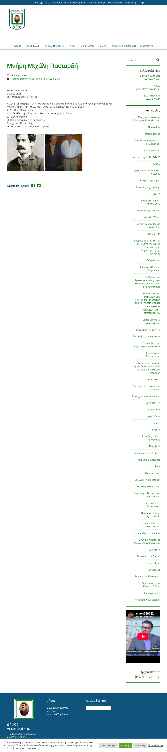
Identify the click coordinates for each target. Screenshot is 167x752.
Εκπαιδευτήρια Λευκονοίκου (151, 321)
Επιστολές (154, 379)
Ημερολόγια (153, 416)
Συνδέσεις (130, 2)
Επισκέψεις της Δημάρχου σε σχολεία (147, 344)
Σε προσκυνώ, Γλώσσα (147, 533)
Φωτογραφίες (52, 78)
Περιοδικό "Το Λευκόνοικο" (152, 504)
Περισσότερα (155, 745)
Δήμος (17, 45)
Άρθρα (156, 163)
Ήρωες (102, 45)
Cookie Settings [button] (108, 745)
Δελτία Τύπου (54, 2)
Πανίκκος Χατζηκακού (148, 486)
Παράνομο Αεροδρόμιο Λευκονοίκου (147, 494)
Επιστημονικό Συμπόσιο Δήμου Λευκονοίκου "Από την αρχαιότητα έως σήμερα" (146, 367)
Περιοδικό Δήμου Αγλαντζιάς (150, 514)
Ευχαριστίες (153, 402)
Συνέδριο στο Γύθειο (148, 556)
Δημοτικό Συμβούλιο (57, 714)
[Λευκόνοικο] (18, 19)
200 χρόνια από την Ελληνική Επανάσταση (147, 118)
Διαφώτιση (153, 233)
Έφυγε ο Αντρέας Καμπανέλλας (150, 77)
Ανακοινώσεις (152, 150)
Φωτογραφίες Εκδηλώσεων (80, 2)
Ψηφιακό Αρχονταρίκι (147, 599)
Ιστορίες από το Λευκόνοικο (151, 438)
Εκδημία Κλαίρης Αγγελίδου (150, 268)
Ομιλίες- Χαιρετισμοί (147, 479)
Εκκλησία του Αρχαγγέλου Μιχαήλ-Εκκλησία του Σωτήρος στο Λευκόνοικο (147, 281)
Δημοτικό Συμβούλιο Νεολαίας (148, 225)
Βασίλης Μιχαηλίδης (148, 187)
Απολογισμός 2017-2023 (146, 157)
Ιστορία (156, 429)
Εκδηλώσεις (87, 45)
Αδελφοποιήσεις (54, 45)
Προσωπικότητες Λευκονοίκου (151, 524)
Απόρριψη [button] (140, 745)
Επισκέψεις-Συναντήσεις (153, 354)
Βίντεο (102, 2)
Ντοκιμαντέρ (152, 473)
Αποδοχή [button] (125, 745)
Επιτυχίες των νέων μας (146, 396)
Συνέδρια (154, 549)
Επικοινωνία (115, 2)
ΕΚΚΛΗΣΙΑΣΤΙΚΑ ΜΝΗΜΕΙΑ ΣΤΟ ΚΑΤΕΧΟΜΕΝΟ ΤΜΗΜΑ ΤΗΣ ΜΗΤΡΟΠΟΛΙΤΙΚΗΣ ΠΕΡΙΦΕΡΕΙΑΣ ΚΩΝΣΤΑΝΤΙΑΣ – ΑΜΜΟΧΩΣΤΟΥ (147, 303)
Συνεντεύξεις (148, 45)
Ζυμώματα (154, 409)
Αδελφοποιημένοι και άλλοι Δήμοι (147, 142)
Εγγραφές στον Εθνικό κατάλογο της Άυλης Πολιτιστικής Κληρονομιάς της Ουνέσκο (147, 247)
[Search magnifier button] (158, 60)
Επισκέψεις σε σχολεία (146, 336)
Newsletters (154, 127)
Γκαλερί (39, 2)
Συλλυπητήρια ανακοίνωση (152, 97)
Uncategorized (152, 133)
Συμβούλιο (33, 45)
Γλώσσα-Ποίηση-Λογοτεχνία (26, 78)
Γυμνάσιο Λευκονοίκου (147, 210)
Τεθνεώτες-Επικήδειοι (123, 45)
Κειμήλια (154, 446)
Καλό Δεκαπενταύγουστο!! (148, 87)
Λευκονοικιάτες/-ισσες (147, 453)
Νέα (72, 45)
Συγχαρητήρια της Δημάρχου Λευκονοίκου (147, 541)
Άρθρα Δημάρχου (150, 180)
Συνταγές (154, 569)
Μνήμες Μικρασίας (149, 459)
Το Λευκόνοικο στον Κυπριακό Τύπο (149, 584)
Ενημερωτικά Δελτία (148, 329)
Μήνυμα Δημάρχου (57, 707)
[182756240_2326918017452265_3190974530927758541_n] (25, 152)
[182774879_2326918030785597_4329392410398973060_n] (63, 152)
